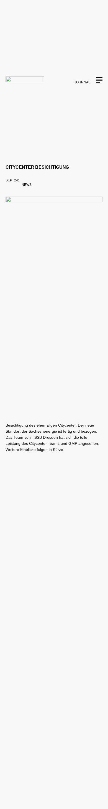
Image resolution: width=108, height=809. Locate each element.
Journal (82, 82)
